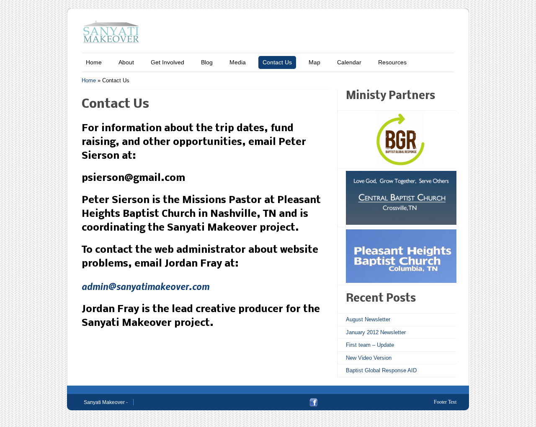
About (126, 62)
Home (94, 62)
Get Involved (167, 62)
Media (237, 62)
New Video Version (369, 358)
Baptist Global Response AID (381, 370)
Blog (207, 62)
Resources (392, 62)
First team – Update (370, 345)
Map (314, 62)
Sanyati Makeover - (106, 402)
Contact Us (277, 62)
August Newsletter (368, 319)
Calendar (349, 62)
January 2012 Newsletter (376, 332)
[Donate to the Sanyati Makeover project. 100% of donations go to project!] (401, 139)
